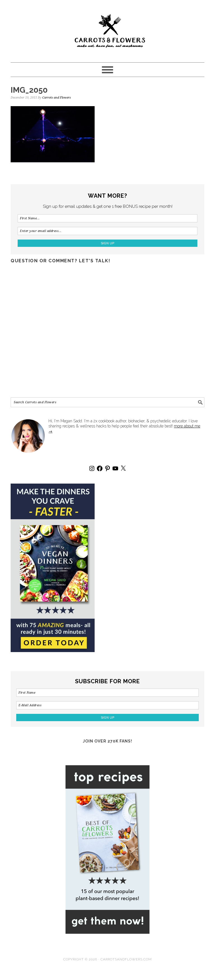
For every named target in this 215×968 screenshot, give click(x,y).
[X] (123, 468)
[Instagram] (91, 468)
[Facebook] (99, 468)
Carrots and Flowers (107, 29)
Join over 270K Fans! (107, 741)
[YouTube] (115, 468)
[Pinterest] (107, 468)
